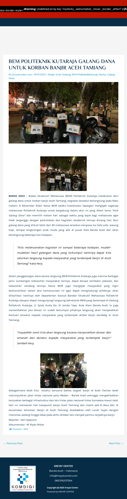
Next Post (116, 443)
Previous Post (13, 443)
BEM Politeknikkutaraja (85, 75)
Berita (102, 75)
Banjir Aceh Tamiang (59, 75)
